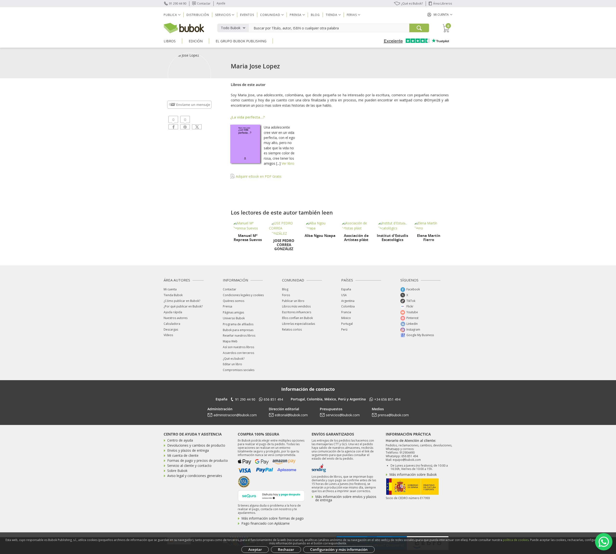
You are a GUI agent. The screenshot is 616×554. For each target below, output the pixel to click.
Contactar (204, 3)
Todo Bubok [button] (230, 28)
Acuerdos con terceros (238, 353)
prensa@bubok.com (393, 415)
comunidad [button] (270, 15)
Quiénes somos (233, 301)
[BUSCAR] (419, 28)
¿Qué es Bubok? (412, 3)
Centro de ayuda (180, 440)
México (346, 318)
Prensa (227, 306)
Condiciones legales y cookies (243, 295)
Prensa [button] (296, 15)
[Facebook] (173, 126)
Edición (196, 41)
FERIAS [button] (352, 15)
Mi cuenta (170, 289)
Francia (346, 312)
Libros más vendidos (296, 306)
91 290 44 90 (177, 3)
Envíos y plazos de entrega (188, 450)
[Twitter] (197, 126)
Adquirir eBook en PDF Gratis (258, 176)
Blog (315, 15)
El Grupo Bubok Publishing (241, 41)
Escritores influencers (296, 312)
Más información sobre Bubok (413, 474)
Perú (344, 329)
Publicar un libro (293, 301)
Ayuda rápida (173, 312)
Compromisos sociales (238, 370)
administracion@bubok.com (235, 415)
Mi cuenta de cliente (183, 455)
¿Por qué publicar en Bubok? (183, 306)
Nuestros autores (175, 318)
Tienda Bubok (173, 295)
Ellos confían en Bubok (297, 318)
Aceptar (255, 549)
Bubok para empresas (238, 330)
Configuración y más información (339, 549)
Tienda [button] (331, 15)
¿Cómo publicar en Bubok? (182, 301)
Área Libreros (442, 3)
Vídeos (168, 335)
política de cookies (516, 540)
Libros (170, 41)
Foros (286, 295)
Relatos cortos (292, 329)
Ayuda (221, 3)
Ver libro (288, 163)
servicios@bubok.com (343, 415)
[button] (439, 14)
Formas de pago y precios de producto (197, 460)
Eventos (247, 15)
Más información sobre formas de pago (272, 518)
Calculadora (172, 324)
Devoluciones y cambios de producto (196, 445)
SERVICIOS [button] (223, 15)
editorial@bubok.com (291, 415)
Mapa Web (230, 341)
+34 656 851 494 (387, 399)
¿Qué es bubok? (233, 359)
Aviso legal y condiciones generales (194, 475)
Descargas (171, 329)
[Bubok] (184, 27)
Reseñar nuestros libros (239, 335)
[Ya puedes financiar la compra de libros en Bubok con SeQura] (271, 495)
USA (344, 295)
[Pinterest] (185, 126)
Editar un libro (232, 364)
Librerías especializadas (298, 324)
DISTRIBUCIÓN (197, 15)
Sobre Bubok (177, 470)
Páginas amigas (233, 312)
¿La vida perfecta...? (247, 117)
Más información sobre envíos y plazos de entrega (345, 498)
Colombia (348, 306)
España (346, 289)
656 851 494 (273, 399)
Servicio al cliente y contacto (189, 465)
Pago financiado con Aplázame (265, 523)
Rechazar (286, 549)
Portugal (347, 324)
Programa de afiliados (238, 324)
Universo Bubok (234, 318)
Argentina (347, 301)
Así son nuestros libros (238, 347)
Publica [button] (170, 15)
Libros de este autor (248, 84)
